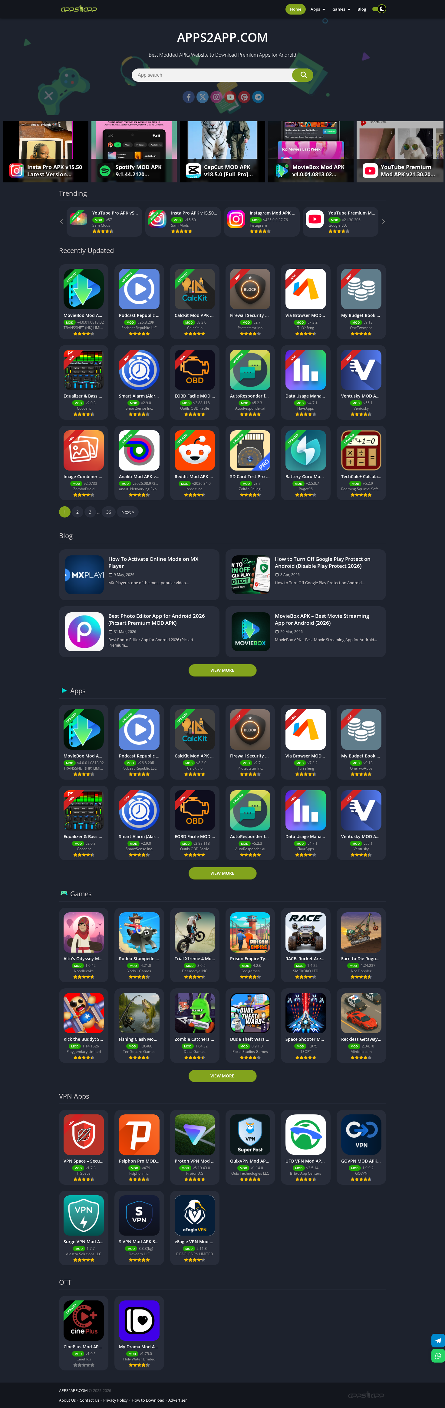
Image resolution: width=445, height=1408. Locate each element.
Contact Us (89, 1400)
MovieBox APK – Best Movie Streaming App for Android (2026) (322, 619)
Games (338, 9)
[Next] (383, 222)
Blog (362, 9)
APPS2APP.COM (73, 1390)
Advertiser (177, 1400)
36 (108, 512)
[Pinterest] (244, 97)
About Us (67, 1400)
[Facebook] (189, 97)
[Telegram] (258, 97)
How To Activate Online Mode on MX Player (153, 562)
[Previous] (62, 222)
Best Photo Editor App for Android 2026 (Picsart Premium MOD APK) (156, 619)
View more (222, 670)
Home (295, 9)
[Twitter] (202, 97)
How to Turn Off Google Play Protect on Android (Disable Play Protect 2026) (323, 562)
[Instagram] (216, 97)
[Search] (302, 75)
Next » (127, 512)
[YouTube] (230, 97)
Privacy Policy (115, 1400)
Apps (315, 9)
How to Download (148, 1400)
